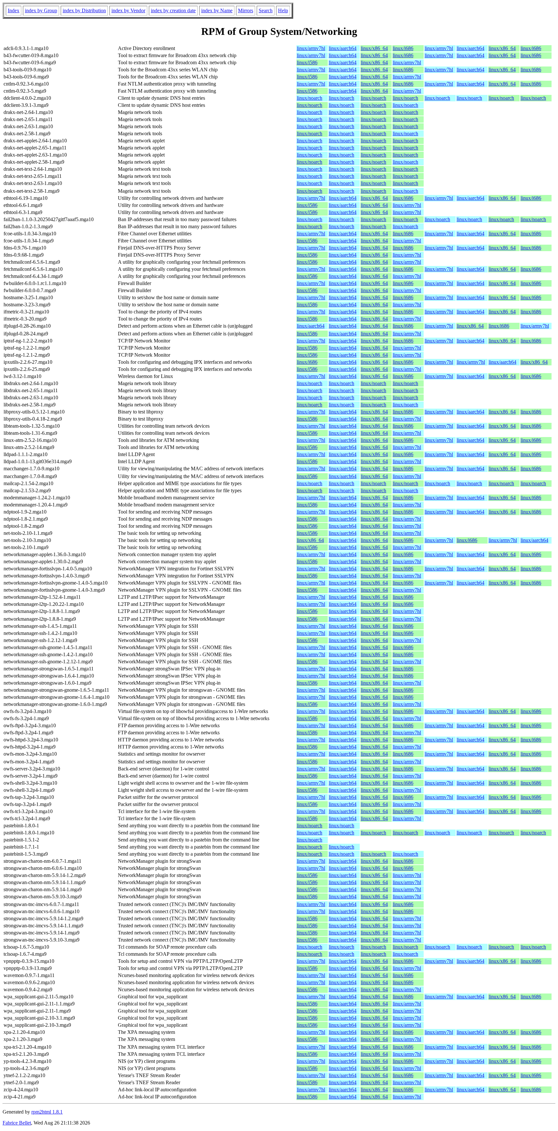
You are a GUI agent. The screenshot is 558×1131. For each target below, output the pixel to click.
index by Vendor (128, 10)
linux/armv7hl (311, 48)
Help (283, 10)
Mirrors (245, 10)
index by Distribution (84, 10)
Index (13, 10)
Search (266, 10)
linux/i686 (403, 48)
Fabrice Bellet (17, 1123)
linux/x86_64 (374, 48)
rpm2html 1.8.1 (47, 1112)
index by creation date (173, 10)
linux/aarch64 (342, 48)
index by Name (216, 10)
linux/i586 (307, 62)
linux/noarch (309, 98)
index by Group (41, 10)
